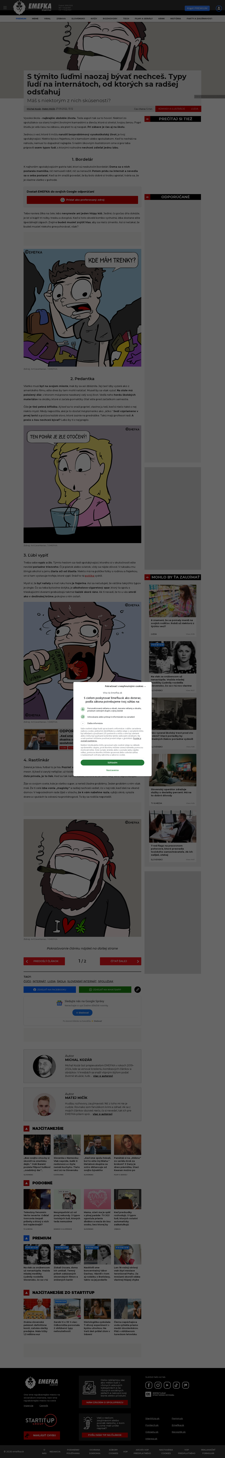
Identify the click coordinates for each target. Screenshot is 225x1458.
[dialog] (112, 729)
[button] (112, 723)
